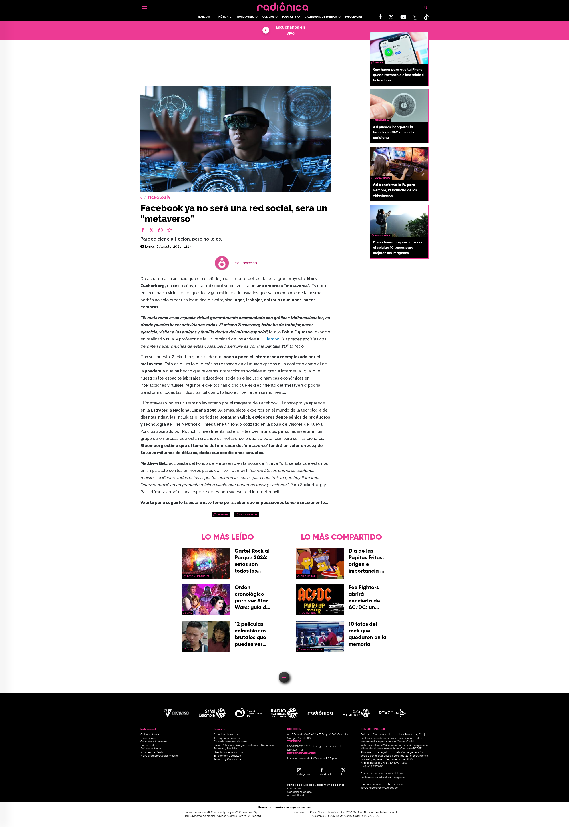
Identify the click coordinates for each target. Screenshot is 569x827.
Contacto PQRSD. (411, 748)
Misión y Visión (149, 738)
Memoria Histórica (311, 649)
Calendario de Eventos (321, 17)
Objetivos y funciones (153, 741)
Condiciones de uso (299, 792)
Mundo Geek (245, 17)
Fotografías (382, 235)
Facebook (222, 514)
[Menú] (144, 8)
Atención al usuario (226, 734)
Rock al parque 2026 (198, 576)
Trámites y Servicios (226, 748)
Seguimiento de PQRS (399, 759)
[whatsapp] (160, 230)
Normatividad (148, 745)
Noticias (204, 17)
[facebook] (142, 230)
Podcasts (289, 17)
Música (223, 17)
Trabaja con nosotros (227, 738)
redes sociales (248, 514)
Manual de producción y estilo (159, 756)
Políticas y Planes (151, 748)
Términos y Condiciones (228, 759)
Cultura (268, 17)
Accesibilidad (296, 795)
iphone (379, 63)
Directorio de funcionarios (230, 752)
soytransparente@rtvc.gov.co (379, 788)
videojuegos (382, 178)
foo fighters (308, 613)
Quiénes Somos (150, 734)
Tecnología (159, 198)
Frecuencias (353, 17)
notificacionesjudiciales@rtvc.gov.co (383, 777)
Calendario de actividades (230, 741)
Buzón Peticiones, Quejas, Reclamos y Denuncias (244, 745)
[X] (151, 230)
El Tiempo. (269, 339)
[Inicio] (282, 5)
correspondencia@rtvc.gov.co (406, 745)
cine (189, 613)
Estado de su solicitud (227, 756)
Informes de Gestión (153, 752)
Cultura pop (308, 576)
